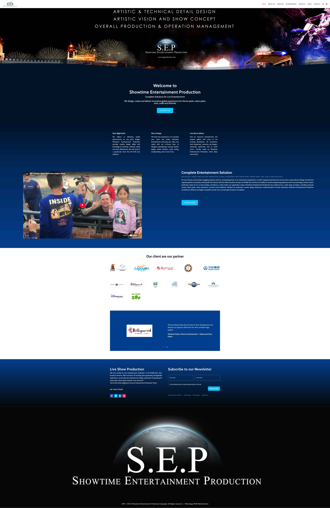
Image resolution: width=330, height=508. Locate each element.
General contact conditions (175, 395)
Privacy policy (196, 395)
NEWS (310, 4)
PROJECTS (302, 4)
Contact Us (165, 110)
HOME (264, 4)
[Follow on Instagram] (124, 396)
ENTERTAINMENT (291, 4)
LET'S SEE (125, 41)
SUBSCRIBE (214, 388)
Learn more (189, 203)
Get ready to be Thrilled (150, 32)
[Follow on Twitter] (116, 396)
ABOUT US (271, 4)
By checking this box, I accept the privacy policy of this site (185, 384)
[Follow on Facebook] (111, 396)
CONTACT (317, 4)
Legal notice (205, 395)
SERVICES (280, 4)
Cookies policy (187, 395)
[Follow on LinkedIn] (120, 396)
